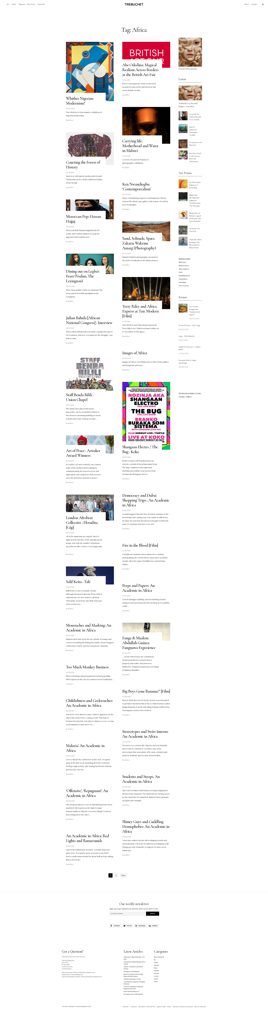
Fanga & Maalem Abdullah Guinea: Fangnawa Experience (138, 642)
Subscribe (41, 4)
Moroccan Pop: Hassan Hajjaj (83, 219)
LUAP (180, 272)
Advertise (125, 1006)
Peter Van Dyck (184, 286)
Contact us (133, 1006)
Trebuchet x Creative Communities (182, 1006)
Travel (155, 981)
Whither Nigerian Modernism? (79, 101)
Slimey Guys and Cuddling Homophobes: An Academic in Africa (145, 826)
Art (8, 4)
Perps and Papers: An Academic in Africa (138, 588)
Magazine (22, 4)
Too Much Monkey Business (87, 666)
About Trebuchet (159, 957)
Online (14, 4)
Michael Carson (184, 266)
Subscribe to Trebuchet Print (146, 1006)
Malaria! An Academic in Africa (85, 748)
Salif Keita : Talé (78, 581)
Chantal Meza (183, 279)
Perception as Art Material (131, 971)
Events (156, 962)
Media (169, 1006)
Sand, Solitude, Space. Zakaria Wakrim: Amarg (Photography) (139, 243)
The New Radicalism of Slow (132, 979)
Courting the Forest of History (83, 165)
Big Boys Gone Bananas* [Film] (146, 691)
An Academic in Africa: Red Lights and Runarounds (87, 838)
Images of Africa (134, 352)
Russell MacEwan (184, 276)
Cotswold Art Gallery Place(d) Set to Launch (195, 117)
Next (123, 875)
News (155, 968)
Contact (254, 4)
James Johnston (184, 269)
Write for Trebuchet (200, 1006)
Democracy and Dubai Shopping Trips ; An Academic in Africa (145, 500)
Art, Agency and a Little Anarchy (133, 994)
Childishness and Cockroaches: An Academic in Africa (89, 703)
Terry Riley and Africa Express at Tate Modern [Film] (140, 311)
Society (156, 976)
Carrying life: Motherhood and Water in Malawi (140, 145)
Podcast (156, 973)
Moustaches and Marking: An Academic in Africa (88, 628)
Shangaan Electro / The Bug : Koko (140, 449)
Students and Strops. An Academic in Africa (141, 779)
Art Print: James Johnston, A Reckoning (195, 185)
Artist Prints (31, 4)
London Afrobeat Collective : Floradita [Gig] (82, 522)
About (246, 4)
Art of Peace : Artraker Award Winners (83, 453)
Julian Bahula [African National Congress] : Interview (89, 320)
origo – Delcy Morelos (187, 336)
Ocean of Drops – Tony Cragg (189, 325)
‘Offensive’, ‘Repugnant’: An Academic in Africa (87, 793)
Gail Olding (182, 282)
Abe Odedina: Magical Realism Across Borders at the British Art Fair (140, 69)
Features (156, 965)
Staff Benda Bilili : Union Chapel (79, 397)
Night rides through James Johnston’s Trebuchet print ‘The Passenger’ (194, 200)
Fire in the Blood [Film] (140, 545)
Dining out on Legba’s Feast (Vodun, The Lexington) (82, 276)
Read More (70, 120)
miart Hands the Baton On (131, 991)
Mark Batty (182, 262)
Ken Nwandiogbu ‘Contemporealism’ (136, 186)
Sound (156, 979)
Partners (156, 970)
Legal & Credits (161, 1006)
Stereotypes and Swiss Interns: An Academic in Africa (145, 734)
